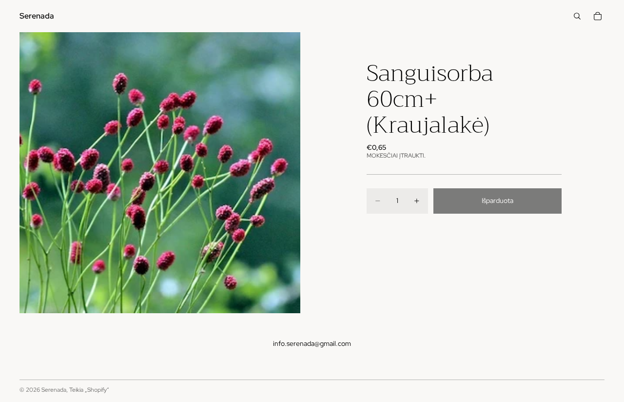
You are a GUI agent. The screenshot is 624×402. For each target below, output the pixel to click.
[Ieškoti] (577, 16)
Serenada (53, 390)
